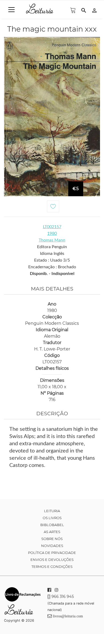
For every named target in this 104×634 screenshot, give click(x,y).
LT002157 (52, 227)
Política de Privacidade (52, 552)
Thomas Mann (52, 240)
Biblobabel (52, 525)
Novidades (52, 546)
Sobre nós (52, 539)
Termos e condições (52, 566)
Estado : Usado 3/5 (52, 260)
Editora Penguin (52, 247)
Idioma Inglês (52, 253)
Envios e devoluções (52, 559)
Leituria (52, 511)
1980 (52, 233)
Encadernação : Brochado (52, 267)
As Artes (52, 532)
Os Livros (52, 518)
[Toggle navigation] (11, 10)
